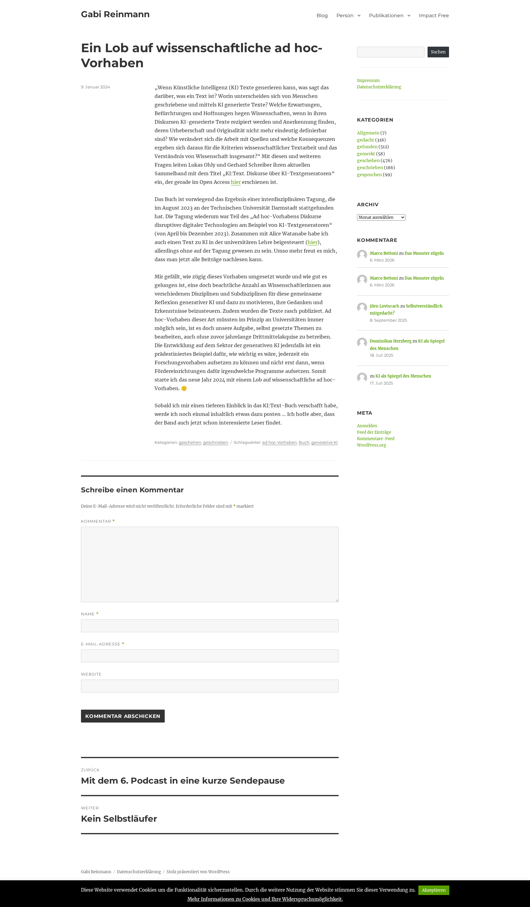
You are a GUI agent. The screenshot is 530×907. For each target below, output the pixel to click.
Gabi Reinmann (115, 14)
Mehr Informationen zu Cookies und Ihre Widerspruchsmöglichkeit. (265, 899)
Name (90, 614)
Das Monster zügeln (424, 253)
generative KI (324, 442)
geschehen (190, 442)
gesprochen (369, 174)
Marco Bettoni (384, 253)
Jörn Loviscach (384, 306)
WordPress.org (371, 445)
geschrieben (215, 442)
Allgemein (368, 133)
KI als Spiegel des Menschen (403, 376)
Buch (304, 442)
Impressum (368, 80)
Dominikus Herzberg (391, 341)
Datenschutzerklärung (379, 87)
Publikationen (386, 15)
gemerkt (366, 154)
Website (91, 674)
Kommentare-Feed (375, 438)
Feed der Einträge (374, 432)
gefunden (367, 146)
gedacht (365, 140)
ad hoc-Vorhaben (279, 442)
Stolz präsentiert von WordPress (198, 871)
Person (345, 15)
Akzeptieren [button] (434, 890)
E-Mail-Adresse (103, 644)
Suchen (438, 52)
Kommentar (98, 521)
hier (236, 182)
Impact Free (434, 15)
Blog (322, 15)
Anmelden (367, 425)
